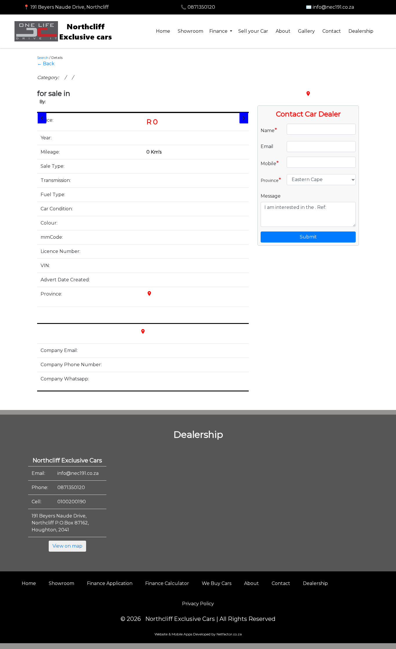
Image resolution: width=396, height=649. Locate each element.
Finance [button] (219, 31)
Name (269, 130)
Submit (308, 237)
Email (267, 146)
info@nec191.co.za (78, 473)
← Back (46, 63)
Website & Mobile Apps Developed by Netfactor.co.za (198, 634)
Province (271, 179)
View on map (67, 546)
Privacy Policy (198, 603)
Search (42, 57)
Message (271, 196)
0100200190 (71, 501)
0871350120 (71, 487)
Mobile (270, 163)
